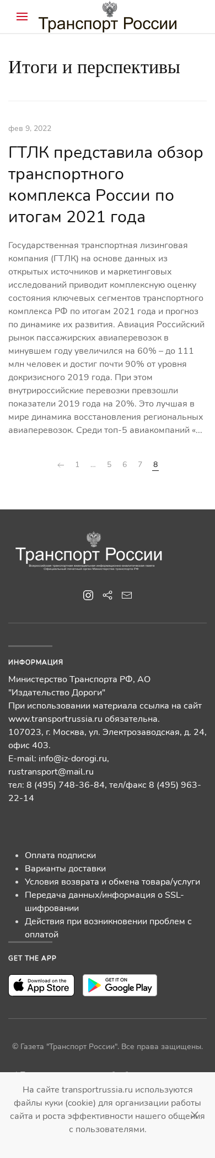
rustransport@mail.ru (51, 772)
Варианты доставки (65, 869)
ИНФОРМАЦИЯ (35, 662)
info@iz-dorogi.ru (73, 759)
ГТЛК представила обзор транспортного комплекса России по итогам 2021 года (105, 184)
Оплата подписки (60, 855)
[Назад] (60, 465)
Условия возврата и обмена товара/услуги (112, 882)
